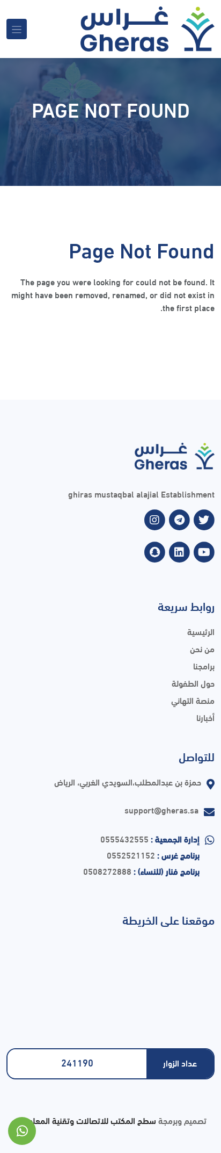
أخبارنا (205, 717)
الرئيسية (201, 631)
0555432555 (124, 838)
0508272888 (107, 870)
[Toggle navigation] (16, 29)
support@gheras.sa (161, 809)
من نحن (202, 648)
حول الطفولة (193, 682)
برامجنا (204, 665)
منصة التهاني (193, 700)
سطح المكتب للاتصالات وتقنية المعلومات (85, 1120)
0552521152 (131, 854)
